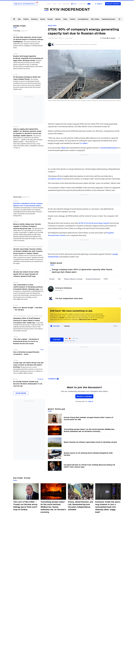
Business (34, 19)
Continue (57, 339)
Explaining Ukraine (108, 19)
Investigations (83, 19)
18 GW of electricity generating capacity (94, 223)
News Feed (52, 25)
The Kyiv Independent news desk (85, 44)
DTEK (106, 279)
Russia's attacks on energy (73, 279)
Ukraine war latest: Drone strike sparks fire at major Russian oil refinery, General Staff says (26, 274)
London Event (82, 3)
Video (65, 19)
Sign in (90, 401)
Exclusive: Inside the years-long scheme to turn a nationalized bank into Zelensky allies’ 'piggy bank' (108, 507)
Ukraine (52, 279)
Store (74, 3)
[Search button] (119, 19)
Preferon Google (108, 38)
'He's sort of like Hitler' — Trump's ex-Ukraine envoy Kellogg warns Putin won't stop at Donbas (25, 506)
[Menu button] (14, 19)
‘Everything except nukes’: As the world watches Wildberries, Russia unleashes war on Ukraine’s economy (53, 507)
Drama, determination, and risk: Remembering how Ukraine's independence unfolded (80, 506)
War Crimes (95, 19)
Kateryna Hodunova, (65, 44)
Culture (72, 19)
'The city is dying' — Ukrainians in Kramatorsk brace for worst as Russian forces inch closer (26, 341)
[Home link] (67, 9)
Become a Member (113, 3)
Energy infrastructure (93, 279)
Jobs (59, 3)
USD (115, 326)
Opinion (58, 19)
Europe (50, 19)
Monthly (56, 326)
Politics (26, 19)
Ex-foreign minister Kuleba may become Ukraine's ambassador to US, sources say (27, 384)
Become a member (84, 396)
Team (54, 3)
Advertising (66, 3)
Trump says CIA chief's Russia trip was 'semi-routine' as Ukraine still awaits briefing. (28, 365)
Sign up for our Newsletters (25, 3)
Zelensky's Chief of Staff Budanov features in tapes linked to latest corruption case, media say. (26, 320)
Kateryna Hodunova (63, 288)
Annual (66, 326)
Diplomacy (40, 379)
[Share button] (119, 38)
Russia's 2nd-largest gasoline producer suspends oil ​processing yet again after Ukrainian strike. (28, 58)
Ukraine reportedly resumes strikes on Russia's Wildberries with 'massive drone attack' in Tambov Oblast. (27, 251)
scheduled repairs (55, 179)
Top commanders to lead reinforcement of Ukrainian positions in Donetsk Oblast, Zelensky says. (28, 287)
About (49, 3)
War (19, 19)
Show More (20, 393)
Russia (42, 19)
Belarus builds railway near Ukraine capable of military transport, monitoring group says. (27, 226)
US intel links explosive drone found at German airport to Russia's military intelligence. (28, 39)
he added (83, 143)
